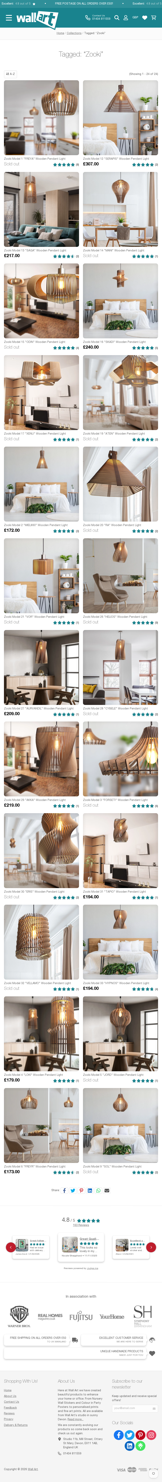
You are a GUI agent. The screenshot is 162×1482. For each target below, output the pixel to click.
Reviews (9, 1413)
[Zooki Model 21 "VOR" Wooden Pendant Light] (41, 575)
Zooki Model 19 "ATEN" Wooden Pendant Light (114, 434)
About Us (10, 1396)
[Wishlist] (144, 18)
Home (60, 33)
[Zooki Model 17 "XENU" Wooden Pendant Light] (41, 392)
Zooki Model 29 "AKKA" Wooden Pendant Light (35, 800)
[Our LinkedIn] (130, 1446)
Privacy (8, 1419)
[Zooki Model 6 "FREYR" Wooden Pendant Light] (41, 1125)
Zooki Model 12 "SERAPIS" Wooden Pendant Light (116, 159)
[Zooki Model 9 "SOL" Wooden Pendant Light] (120, 1125)
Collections (74, 33)
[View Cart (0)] (153, 18)
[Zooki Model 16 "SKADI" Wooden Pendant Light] (120, 300)
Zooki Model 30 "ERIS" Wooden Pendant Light (34, 892)
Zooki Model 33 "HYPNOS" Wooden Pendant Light (116, 983)
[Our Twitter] (130, 1435)
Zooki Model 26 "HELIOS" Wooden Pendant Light (115, 617)
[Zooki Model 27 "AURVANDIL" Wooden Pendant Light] (41, 667)
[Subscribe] (154, 1409)
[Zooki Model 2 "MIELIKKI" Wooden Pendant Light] (41, 484)
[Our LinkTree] (140, 1446)
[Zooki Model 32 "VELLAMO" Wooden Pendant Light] (41, 942)
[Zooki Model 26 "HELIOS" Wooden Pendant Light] (120, 575)
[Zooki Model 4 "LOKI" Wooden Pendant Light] (41, 1033)
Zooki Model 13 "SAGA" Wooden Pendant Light (35, 250)
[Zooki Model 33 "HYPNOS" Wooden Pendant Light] (120, 942)
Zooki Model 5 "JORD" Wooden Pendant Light (113, 1075)
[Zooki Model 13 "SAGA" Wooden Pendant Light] (41, 209)
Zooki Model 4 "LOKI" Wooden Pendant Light (33, 1075)
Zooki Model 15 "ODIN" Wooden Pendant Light (34, 342)
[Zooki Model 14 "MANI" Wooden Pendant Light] (120, 209)
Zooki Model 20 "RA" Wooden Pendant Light (112, 525)
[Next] (151, 1247)
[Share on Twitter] (73, 1190)
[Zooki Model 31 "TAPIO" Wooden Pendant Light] (120, 850)
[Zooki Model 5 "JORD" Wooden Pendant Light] (120, 1033)
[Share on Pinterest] (81, 1190)
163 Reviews (81, 1225)
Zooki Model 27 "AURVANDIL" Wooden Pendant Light (39, 708)
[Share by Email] (107, 1190)
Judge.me (92, 1268)
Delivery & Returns (16, 1425)
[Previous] (11, 1247)
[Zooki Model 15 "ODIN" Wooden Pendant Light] (41, 300)
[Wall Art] (37, 18)
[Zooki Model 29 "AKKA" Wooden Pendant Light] (41, 758)
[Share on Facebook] (64, 1190)
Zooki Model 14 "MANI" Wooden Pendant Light (113, 250)
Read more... (75, 1419)
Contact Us (11, 1402)
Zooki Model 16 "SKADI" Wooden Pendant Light (114, 342)
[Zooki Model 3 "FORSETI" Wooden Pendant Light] (120, 758)
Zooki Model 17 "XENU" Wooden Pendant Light (35, 434)
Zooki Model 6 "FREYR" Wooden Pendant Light (35, 1167)
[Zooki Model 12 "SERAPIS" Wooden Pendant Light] (120, 117)
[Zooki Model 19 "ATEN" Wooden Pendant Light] (120, 392)
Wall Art (33, 1469)
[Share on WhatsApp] (98, 1190)
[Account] (125, 18)
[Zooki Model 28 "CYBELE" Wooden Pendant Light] (120, 667)
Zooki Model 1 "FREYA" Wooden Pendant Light (35, 159)
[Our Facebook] (119, 1435)
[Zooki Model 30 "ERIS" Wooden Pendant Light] (41, 850)
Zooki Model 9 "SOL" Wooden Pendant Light (112, 1167)
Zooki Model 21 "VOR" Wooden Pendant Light (34, 617)
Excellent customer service (99, 1238)
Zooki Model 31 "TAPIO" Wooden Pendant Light (114, 892)
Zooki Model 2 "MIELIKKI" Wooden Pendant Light (36, 525)
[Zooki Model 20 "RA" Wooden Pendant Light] (120, 484)
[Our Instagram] (151, 1435)
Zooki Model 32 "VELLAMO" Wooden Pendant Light (37, 983)
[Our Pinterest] (140, 1435)
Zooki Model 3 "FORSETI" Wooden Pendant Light (115, 800)
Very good (135, 1240)
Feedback (10, 1408)
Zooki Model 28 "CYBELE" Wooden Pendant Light (115, 708)
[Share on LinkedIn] (90, 1190)
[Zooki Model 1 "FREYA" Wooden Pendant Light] (41, 117)
